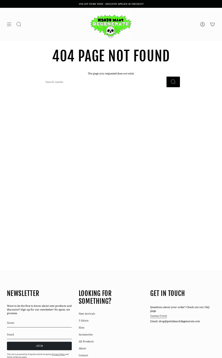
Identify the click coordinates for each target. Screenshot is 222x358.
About (82, 348)
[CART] (212, 24)
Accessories (86, 334)
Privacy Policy (58, 354)
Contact (83, 355)
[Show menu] (9, 24)
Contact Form (158, 316)
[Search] (173, 82)
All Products (86, 341)
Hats (81, 327)
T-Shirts (83, 320)
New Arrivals (87, 313)
